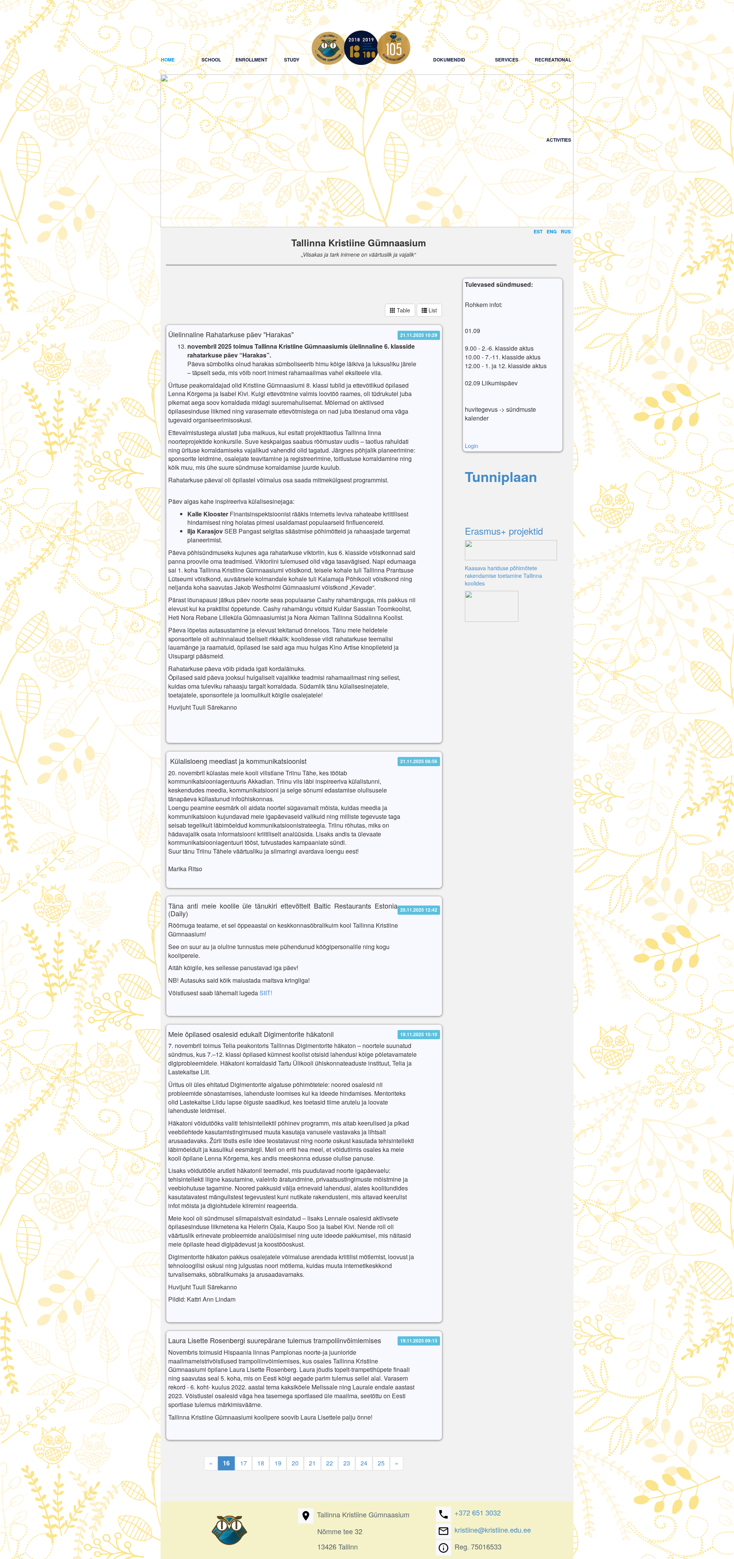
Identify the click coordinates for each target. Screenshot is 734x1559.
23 (346, 1463)
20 (295, 1463)
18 (260, 1463)
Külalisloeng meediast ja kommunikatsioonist (237, 761)
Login (471, 446)
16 (226, 1463)
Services (506, 27)
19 (277, 1463)
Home (176, 27)
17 (243, 1463)
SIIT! (266, 992)
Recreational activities (552, 27)
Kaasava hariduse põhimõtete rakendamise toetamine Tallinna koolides (503, 575)
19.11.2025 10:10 (418, 1034)
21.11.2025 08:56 (418, 761)
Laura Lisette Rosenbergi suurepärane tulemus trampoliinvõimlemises (274, 1340)
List (432, 310)
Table (402, 310)
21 (312, 1463)
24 (364, 1463)
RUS (566, 231)
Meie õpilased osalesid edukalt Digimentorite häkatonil (251, 1034)
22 (329, 1463)
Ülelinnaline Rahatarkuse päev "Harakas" (231, 334)
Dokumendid (449, 27)
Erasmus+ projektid (504, 530)
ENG (552, 231)
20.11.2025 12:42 (418, 910)
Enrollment (251, 27)
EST (538, 231)
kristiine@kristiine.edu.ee (493, 1530)
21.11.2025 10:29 (418, 335)
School (211, 27)
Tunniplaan (501, 476)
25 (381, 1463)
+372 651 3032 (478, 1512)
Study (291, 27)
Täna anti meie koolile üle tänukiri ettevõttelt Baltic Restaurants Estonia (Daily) (283, 909)
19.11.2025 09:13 (418, 1340)
